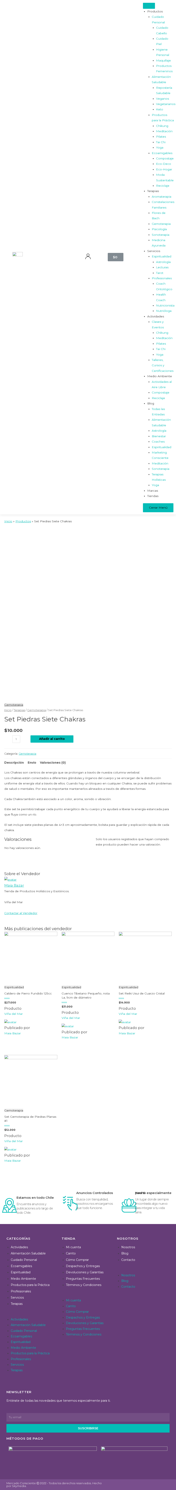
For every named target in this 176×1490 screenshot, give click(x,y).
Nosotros (128, 1247)
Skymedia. (19, 1486)
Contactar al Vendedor (20, 913)
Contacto (128, 1260)
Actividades (19, 1247)
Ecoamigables (21, 1266)
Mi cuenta (73, 1247)
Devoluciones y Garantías (84, 1272)
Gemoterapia (13, 704)
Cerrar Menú (158, 507)
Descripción (14, 762)
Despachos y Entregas (83, 1266)
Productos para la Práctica (30, 1285)
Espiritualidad (20, 1272)
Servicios (17, 1297)
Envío (32, 762)
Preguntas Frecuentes (83, 1279)
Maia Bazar (14, 885)
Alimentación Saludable (28, 1253)
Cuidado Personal (24, 1260)
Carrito (71, 1253)
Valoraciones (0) (53, 762)
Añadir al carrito (52, 738)
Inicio (8, 710)
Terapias (19, 710)
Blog (124, 1253)
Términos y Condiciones (83, 1285)
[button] (31, 1313)
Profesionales (21, 1291)
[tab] (14, 763)
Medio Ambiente (23, 1279)
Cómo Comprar (77, 1260)
